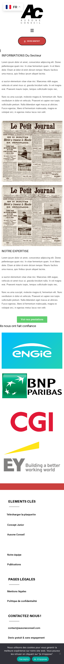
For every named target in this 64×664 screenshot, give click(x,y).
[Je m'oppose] (60, 653)
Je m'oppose (40, 659)
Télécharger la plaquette (21, 514)
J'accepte (24, 659)
